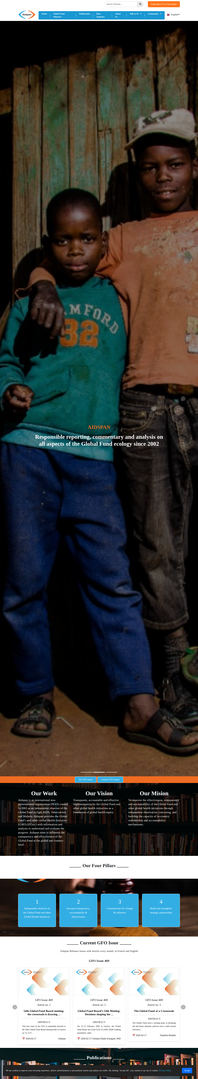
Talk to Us (134, 14)
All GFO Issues (85, 779)
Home (44, 14)
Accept (187, 1070)
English (174, 14)
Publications (84, 14)
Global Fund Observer (59, 15)
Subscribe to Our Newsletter (164, 4)
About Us (118, 15)
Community (153, 14)
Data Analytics (100, 15)
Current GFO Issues (110, 779)
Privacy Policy (165, 1070)
